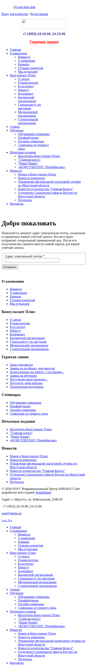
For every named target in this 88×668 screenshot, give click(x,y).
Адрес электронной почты (24, 256)
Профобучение (20, 406)
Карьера (15, 296)
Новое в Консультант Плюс (29, 456)
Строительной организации (29, 349)
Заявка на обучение (23, 375)
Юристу (15, 330)
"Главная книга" (21, 433)
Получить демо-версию (26, 383)
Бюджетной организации (27, 338)
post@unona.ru (11, 513)
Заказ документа (21, 364)
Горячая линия (44, 42)
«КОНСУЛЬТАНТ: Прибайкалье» (33, 440)
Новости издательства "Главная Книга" (37, 471)
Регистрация (39, 14)
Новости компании (23, 460)
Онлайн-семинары (23, 410)
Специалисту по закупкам (28, 341)
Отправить (9, 267)
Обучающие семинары (25, 402)
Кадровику (17, 334)
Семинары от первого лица (29, 413)
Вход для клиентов (15, 14)
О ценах (15, 319)
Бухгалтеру (18, 327)
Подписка (17, 482)
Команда (16, 289)
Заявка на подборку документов (32, 368)
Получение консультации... (29, 379)
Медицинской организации (29, 345)
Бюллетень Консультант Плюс (31, 429)
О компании (18, 292)
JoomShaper (43, 492)
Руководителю (20, 323)
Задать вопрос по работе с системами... (37, 372)
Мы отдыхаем (19, 303)
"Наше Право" (20, 436)
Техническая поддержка (26, 386)
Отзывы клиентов (22, 300)
